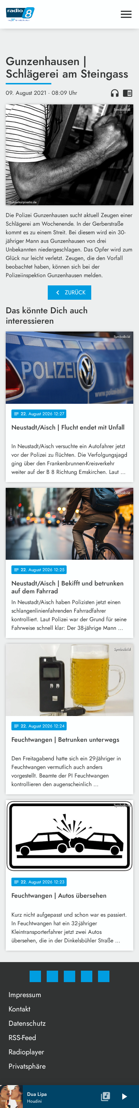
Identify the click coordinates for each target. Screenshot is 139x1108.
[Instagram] (52, 976)
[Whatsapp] (69, 976)
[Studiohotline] (86, 976)
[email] (103, 976)
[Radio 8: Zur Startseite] (61, 14)
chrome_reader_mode (128, 93)
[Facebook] (35, 976)
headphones (115, 93)
